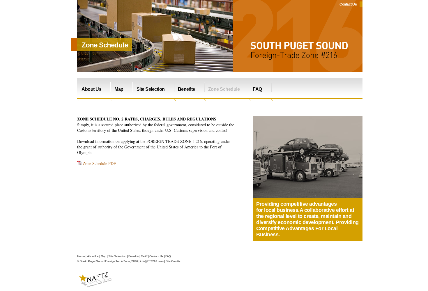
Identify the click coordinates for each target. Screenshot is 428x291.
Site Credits (173, 261)
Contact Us (348, 4)
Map (118, 89)
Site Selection (151, 89)
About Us (91, 89)
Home (81, 256)
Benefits (186, 89)
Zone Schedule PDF (99, 163)
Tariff (144, 256)
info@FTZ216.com (152, 261)
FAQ (257, 89)
